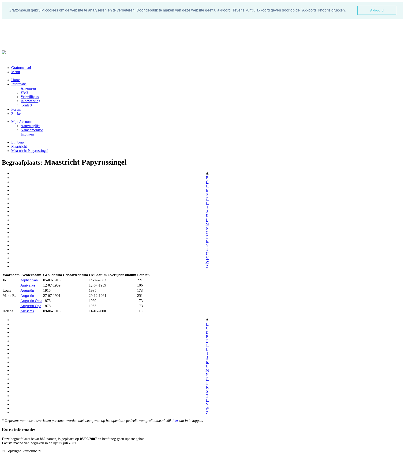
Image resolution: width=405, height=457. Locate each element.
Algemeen (28, 88)
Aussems (27, 311)
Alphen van (29, 280)
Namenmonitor (32, 130)
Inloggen (27, 134)
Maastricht (19, 146)
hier (175, 421)
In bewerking (30, 101)
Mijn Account (21, 122)
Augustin (27, 290)
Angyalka (27, 285)
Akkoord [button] (377, 10)
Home (15, 80)
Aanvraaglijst (30, 126)
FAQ (24, 92)
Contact (26, 105)
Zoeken (16, 114)
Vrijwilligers (30, 97)
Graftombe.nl (21, 68)
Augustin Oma (31, 301)
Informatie (18, 84)
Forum (16, 109)
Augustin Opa (30, 306)
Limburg (17, 142)
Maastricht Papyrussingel (29, 151)
